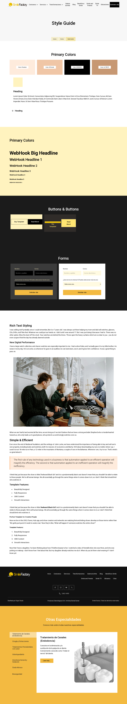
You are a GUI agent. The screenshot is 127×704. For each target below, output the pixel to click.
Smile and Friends (87, 578)
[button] (33, 5)
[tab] (23, 635)
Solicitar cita (114, 5)
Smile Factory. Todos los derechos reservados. (105, 600)
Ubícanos (107, 578)
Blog (101, 574)
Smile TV (99, 578)
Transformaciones (55, 5)
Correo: (36, 269)
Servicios (43, 5)
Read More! (35, 222)
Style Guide (71, 39)
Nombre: (17, 269)
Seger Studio (19, 600)
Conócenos (32, 5)
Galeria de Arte (92, 574)
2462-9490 (65, 593)
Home (54, 39)
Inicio (49, 574)
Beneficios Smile (110, 574)
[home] (17, 4)
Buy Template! (19, 222)
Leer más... (47, 661)
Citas (114, 578)
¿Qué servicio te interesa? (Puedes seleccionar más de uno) (32, 280)
